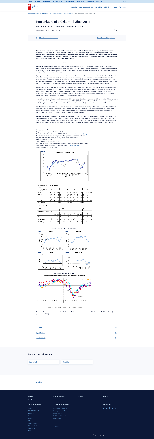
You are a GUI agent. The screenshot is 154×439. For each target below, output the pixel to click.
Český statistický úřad (33, 13)
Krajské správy (80, 1)
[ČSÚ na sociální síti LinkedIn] (112, 408)
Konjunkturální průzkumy (55, 13)
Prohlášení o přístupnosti (59, 415)
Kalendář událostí (57, 1)
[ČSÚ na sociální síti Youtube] (106, 408)
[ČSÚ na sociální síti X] (104, 408)
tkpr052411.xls (40, 333)
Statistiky (74, 7)
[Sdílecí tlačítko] (116, 30)
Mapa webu (56, 426)
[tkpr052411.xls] (116, 332)
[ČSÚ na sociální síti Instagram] (109, 408)
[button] (39, 404)
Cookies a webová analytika (60, 408)
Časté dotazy (90, 1)
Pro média (37, 1)
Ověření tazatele (57, 418)
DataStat (30, 413)
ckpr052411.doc (41, 328)
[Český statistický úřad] (33, 7)
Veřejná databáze (32, 410)
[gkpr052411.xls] (116, 337)
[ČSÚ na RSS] (115, 408)
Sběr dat (107, 7)
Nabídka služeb (47, 1)
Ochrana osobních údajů (59, 413)
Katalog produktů (69, 1)
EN (123, 1)
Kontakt (30, 1)
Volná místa (99, 1)
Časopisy (30, 418)
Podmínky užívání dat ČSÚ (59, 410)
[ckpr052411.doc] (116, 327)
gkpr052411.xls (40, 338)
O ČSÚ (115, 7)
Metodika (98, 7)
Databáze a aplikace (86, 7)
